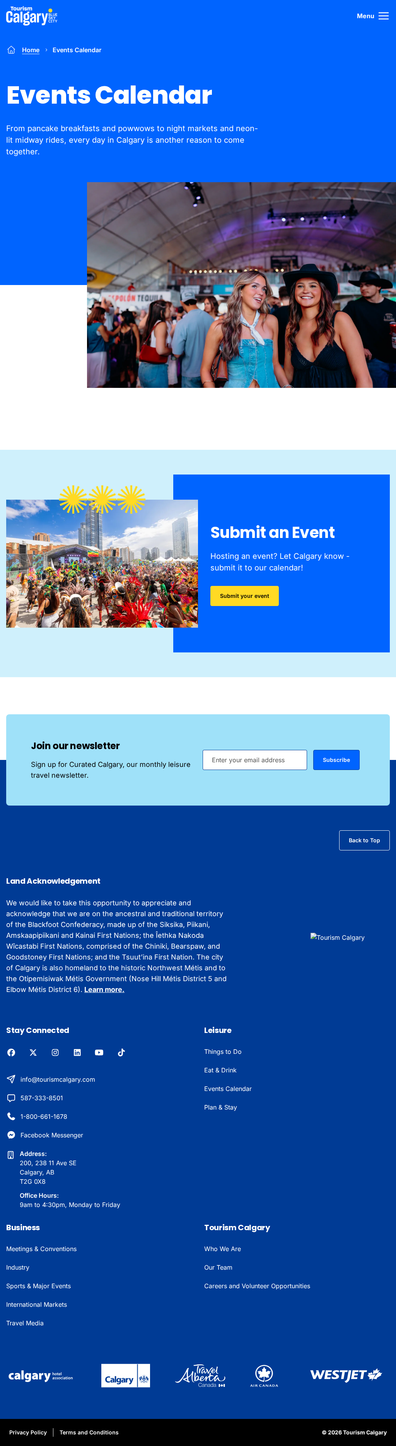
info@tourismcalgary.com (57, 1079)
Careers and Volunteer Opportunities (257, 1286)
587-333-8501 (41, 1098)
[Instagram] (55, 1053)
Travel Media (25, 1323)
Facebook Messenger (51, 1135)
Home (30, 50)
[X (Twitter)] (33, 1053)
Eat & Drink (220, 1070)
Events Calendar (228, 1089)
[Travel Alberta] (200, 1375)
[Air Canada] (264, 1375)
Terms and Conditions (89, 1432)
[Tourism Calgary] (32, 16)
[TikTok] (121, 1053)
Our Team (218, 1267)
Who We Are (222, 1249)
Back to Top (364, 840)
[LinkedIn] (77, 1053)
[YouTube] (99, 1053)
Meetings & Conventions (41, 1249)
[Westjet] (346, 1375)
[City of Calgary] (125, 1375)
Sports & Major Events (38, 1286)
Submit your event (244, 595)
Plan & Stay (220, 1107)
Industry (17, 1267)
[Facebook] (11, 1053)
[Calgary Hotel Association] (41, 1375)
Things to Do (223, 1051)
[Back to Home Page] (350, 937)
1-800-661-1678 (43, 1116)
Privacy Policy (28, 1432)
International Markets (36, 1304)
